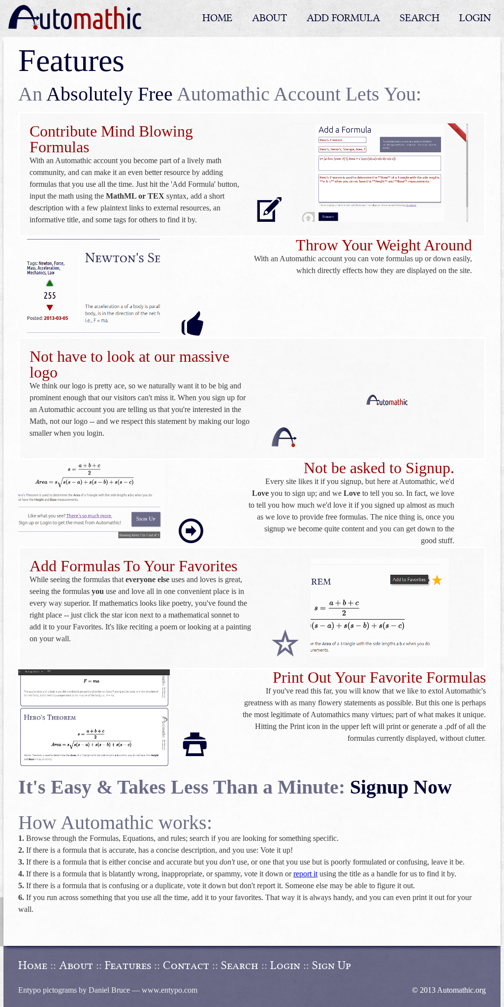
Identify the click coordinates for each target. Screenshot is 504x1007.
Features (128, 966)
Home (32, 966)
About (76, 966)
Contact (186, 966)
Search (239, 966)
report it (305, 873)
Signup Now (401, 787)
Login (285, 966)
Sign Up (331, 966)
